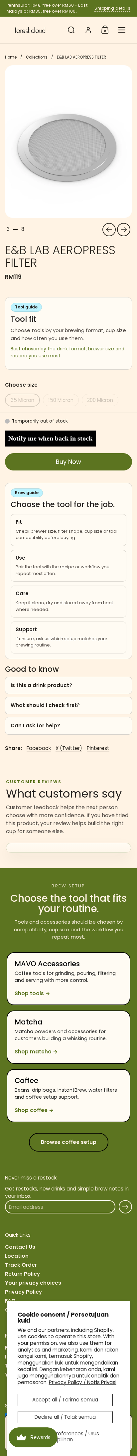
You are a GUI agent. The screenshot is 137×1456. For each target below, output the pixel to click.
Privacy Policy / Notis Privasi (82, 1382)
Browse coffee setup (68, 1142)
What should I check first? (45, 705)
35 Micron (22, 400)
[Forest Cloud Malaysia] (35, 30)
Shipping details (112, 8)
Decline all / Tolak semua (65, 1416)
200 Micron (100, 400)
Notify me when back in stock (50, 438)
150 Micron (60, 400)
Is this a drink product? (41, 685)
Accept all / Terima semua (65, 1399)
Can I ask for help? (35, 725)
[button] (71, 30)
